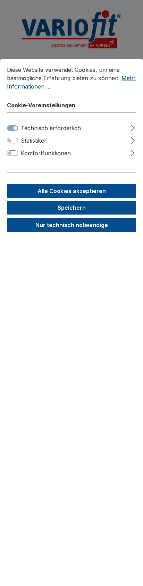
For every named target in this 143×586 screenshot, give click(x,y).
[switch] (12, 140)
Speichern (72, 207)
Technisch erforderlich (51, 128)
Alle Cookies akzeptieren (71, 190)
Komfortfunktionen (46, 153)
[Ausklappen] (132, 127)
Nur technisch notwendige (71, 224)
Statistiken (34, 140)
